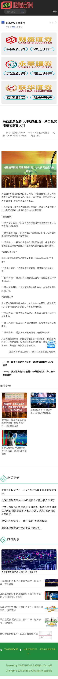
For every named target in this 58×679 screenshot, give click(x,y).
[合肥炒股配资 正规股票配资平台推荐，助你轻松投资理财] (14, 437)
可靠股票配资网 (11, 649)
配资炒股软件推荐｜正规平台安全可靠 (19, 633)
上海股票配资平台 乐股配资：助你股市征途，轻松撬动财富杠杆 (20, 595)
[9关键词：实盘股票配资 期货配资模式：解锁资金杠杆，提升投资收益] (14, 404)
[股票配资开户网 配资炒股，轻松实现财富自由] (43, 399)
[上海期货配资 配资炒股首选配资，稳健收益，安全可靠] (51, 583)
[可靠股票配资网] (17, 4)
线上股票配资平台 (30, 651)
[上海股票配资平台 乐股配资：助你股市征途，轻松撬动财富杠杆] (51, 595)
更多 (51, 22)
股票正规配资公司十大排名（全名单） (21, 527)
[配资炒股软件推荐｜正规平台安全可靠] (45, 635)
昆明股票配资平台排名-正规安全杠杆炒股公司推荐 (28, 500)
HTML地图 (47, 665)
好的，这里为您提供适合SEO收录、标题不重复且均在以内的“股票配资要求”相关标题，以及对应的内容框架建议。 (29, 510)
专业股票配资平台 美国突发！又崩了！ (19, 571)
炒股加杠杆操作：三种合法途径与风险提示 (24, 521)
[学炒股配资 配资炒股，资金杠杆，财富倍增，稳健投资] (51, 622)
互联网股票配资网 (47, 649)
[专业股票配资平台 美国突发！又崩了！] (29, 559)
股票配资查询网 (36, 670)
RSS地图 (37, 665)
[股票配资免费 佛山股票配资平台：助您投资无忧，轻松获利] (51, 608)
